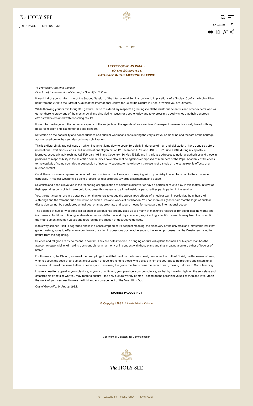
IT (126, 47)
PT (133, 47)
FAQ (98, 397)
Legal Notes (110, 397)
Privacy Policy (145, 397)
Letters (46, 26)
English (221, 25)
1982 (57, 26)
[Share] (232, 32)
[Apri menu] (230, 17)
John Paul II (29, 26)
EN (120, 47)
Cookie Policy (127, 397)
